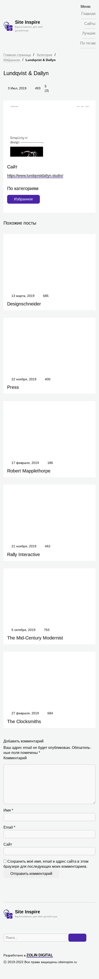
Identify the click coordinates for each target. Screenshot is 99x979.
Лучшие (89, 33)
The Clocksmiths (24, 721)
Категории (44, 55)
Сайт (7, 844)
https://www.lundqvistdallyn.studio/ (35, 176)
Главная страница (17, 55)
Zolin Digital (39, 955)
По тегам (88, 43)
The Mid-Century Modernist (35, 637)
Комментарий (15, 758)
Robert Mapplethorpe (28, 470)
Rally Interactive (23, 554)
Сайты (90, 24)
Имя (8, 810)
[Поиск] (77, 938)
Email (9, 827)
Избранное (11, 60)
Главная (88, 14)
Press (13, 387)
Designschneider (24, 303)
